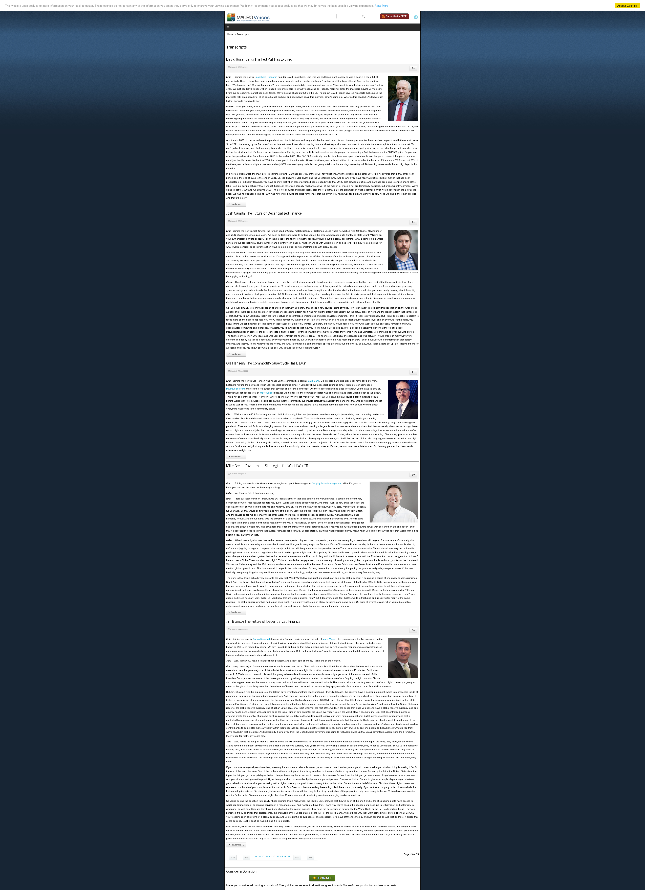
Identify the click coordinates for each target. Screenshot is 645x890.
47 (64, 453)
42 (46, 453)
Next (73, 455)
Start (8, 455)
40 (39, 453)
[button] (637, 69)
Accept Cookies (627, 5)
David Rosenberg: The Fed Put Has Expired (35, 60)
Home (6, 35)
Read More (381, 6)
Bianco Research (37, 356)
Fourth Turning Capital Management (606, 513)
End (86, 455)
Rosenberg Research (41, 77)
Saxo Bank (89, 225)
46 (61, 453)
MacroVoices (497, 225)
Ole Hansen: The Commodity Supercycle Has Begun (42, 208)
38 (31, 453)
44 (53, 453)
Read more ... (13, 125)
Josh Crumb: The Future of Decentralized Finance (39, 134)
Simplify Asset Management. (103, 276)
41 (42, 453)
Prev (22, 455)
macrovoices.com (310, 225)
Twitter (640, 17)
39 (35, 453)
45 (57, 453)
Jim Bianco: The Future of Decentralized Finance (39, 339)
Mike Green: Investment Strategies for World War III (43, 259)
